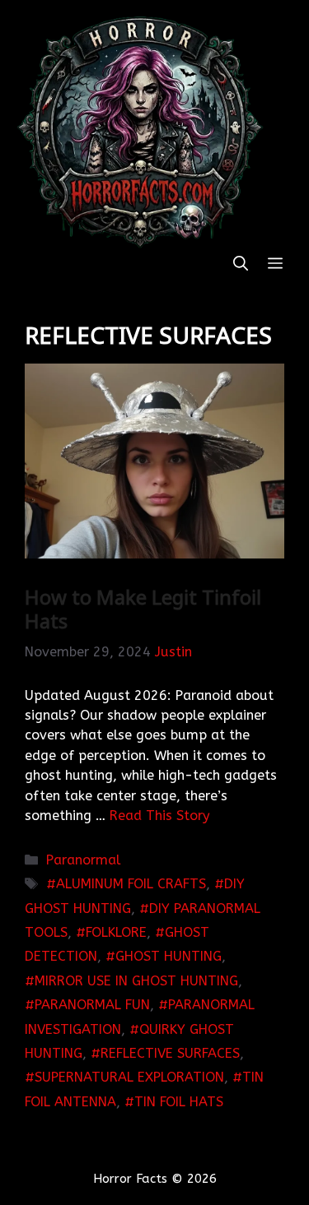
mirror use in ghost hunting (136, 981)
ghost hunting (168, 956)
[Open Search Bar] (240, 264)
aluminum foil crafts (131, 884)
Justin (173, 652)
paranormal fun (92, 1005)
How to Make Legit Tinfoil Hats (143, 608)
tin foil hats (178, 1102)
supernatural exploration (129, 1077)
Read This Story (160, 815)
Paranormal (83, 860)
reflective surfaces (170, 1053)
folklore (116, 932)
